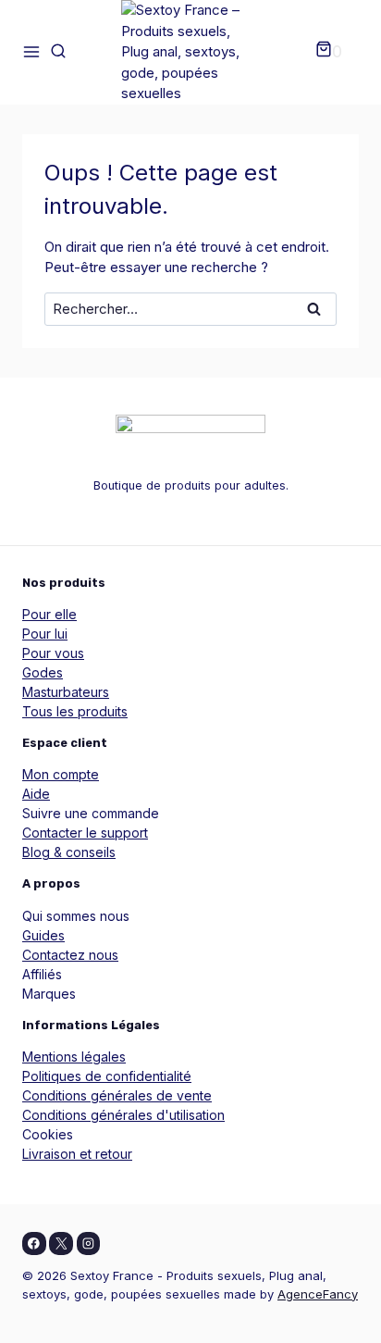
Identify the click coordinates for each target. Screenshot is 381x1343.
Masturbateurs (65, 692)
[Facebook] (34, 1244)
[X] (61, 1244)
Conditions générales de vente (117, 1095)
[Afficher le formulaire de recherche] (58, 52)
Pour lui (45, 633)
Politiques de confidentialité (106, 1076)
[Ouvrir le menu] (31, 52)
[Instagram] (89, 1244)
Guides (43, 935)
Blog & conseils (69, 852)
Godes (42, 672)
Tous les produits (75, 711)
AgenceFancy (317, 1294)
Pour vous (53, 653)
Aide (36, 794)
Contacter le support (85, 832)
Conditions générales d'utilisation (123, 1115)
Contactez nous (70, 955)
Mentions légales (74, 1056)
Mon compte (60, 774)
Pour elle (49, 614)
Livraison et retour (77, 1154)
